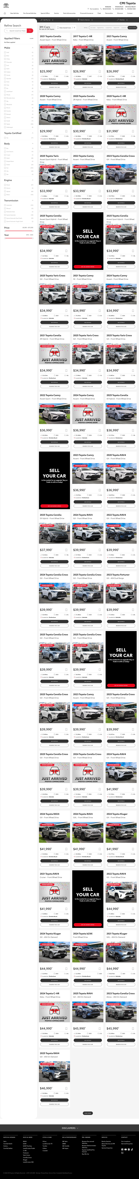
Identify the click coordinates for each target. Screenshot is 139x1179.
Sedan (20, 164)
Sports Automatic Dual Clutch (20, 218)
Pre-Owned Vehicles (29, 13)
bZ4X (24, 1144)
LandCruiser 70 (47, 1144)
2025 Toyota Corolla (50, 215)
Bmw (20, 55)
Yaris (4, 1141)
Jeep (20, 85)
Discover (120, 13)
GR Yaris (65, 1141)
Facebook (122, 1149)
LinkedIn (122, 1153)
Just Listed (92, 27)
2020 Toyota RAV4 (116, 454)
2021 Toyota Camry (117, 36)
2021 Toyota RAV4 (49, 873)
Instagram (129, 1149)
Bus (20, 148)
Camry (5, 1146)
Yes (20, 137)
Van (20, 174)
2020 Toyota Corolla (84, 95)
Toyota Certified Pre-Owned (88, 1151)
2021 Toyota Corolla (50, 36)
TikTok (132, 1149)
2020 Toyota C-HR (116, 95)
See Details (54, 83)
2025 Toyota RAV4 (83, 993)
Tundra (45, 1146)
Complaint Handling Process (64, 1173)
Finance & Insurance (86, 13)
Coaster (45, 1150)
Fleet (99, 13)
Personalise (109, 13)
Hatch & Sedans (9, 1137)
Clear (31, 38)
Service (56, 13)
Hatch (20, 158)
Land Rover (20, 91)
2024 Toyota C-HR (49, 993)
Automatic (20, 205)
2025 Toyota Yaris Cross (52, 275)
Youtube (125, 1149)
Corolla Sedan (7, 1148)
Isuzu (20, 81)
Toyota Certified (12, 133)
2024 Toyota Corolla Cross (54, 574)
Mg (20, 101)
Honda (20, 75)
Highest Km (116, 27)
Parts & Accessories (69, 13)
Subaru (20, 117)
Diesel (20, 185)
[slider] (5, 231)
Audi (20, 52)
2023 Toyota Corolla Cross (121, 155)
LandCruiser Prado (29, 1148)
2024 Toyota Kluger (117, 813)
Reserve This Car (54, 87)
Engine (8, 180)
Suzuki (20, 120)
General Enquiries (127, 1144)
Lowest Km (124, 27)
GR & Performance (69, 1137)
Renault (20, 114)
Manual (20, 208)
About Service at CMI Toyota (108, 1144)
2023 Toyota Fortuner (118, 574)
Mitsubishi (20, 104)
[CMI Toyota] (6, 5)
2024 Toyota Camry (117, 275)
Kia (20, 88)
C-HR (25, 1150)
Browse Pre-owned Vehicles (88, 1142)
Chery (20, 59)
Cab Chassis (20, 151)
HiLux (44, 1141)
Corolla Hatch (7, 1144)
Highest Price (100, 27)
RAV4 (25, 1141)
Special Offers (45, 13)
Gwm (20, 68)
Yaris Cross (26, 1155)
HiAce (45, 1148)
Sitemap (38, 1173)
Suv (20, 167)
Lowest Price (109, 27)
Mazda (20, 94)
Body (7, 143)
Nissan (20, 107)
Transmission (11, 200)
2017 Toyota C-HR (82, 36)
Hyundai (20, 78)
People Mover (20, 161)
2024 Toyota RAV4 (83, 514)
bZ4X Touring (27, 1146)
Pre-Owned (86, 1137)
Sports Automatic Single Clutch (20, 221)
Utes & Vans (47, 1137)
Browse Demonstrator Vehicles (89, 1146)
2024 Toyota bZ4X (82, 933)
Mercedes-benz (20, 98)
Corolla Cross (27, 1157)
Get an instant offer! (87, 266)
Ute (20, 171)
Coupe (20, 155)
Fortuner (26, 1153)
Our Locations (94, 9)
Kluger (25, 1160)
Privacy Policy (44, 1173)
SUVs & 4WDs (27, 1137)
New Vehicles (14, 13)
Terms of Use (52, 1173)
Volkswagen (20, 127)
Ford (20, 65)
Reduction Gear (20, 211)
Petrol (20, 194)
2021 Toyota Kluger (117, 933)
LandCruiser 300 (28, 1162)
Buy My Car (85, 1154)
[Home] (4, 13)
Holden (20, 72)
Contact (129, 13)
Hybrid (20, 191)
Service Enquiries (107, 1148)
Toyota (20, 124)
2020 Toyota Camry (50, 95)
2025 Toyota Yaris (49, 155)
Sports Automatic (20, 215)
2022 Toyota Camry (83, 155)
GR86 (64, 1144)
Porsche (20, 111)
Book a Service (106, 1141)
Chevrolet (20, 62)
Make (7, 47)
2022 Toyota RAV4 (116, 514)
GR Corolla (65, 1146)
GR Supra (65, 1148)
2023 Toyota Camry (83, 454)
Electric (20, 188)
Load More (88, 1113)
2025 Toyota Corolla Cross (87, 574)
